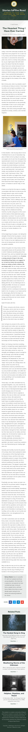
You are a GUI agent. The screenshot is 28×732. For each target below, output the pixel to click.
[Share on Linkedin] (18, 602)
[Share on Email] (22, 602)
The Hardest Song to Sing (14, 633)
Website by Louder (16, 727)
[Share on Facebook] (10, 602)
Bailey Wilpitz (17, 34)
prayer (23, 34)
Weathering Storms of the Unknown (14, 664)
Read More (14, 641)
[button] (14, 10)
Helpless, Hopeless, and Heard (14, 694)
